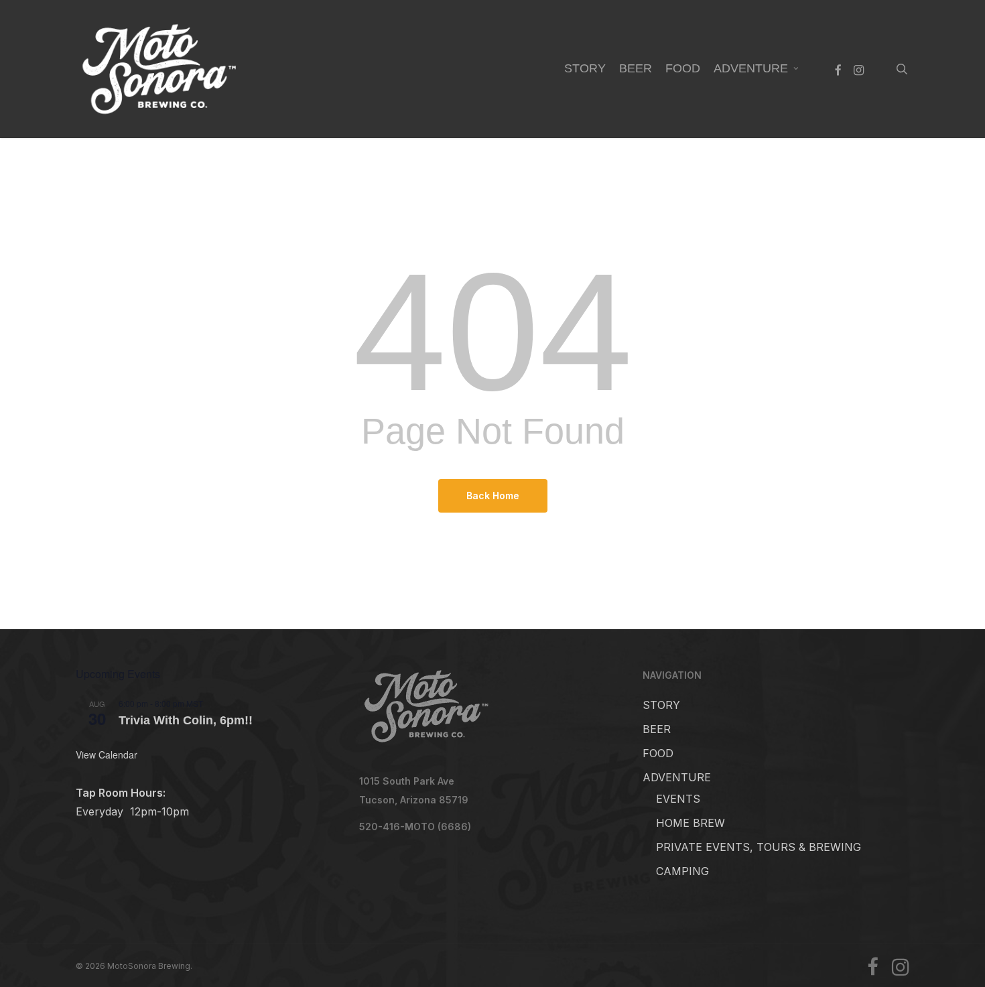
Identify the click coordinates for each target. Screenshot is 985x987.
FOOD (658, 753)
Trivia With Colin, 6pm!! (186, 720)
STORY (661, 705)
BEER (657, 729)
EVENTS (678, 798)
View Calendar (106, 754)
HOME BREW (690, 823)
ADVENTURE (677, 777)
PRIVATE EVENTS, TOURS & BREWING (758, 847)
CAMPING (682, 871)
